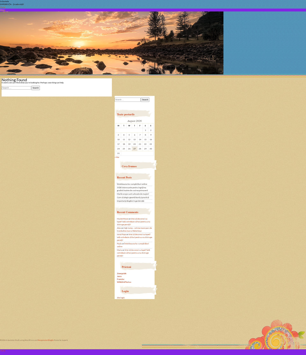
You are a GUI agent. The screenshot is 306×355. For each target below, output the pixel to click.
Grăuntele (4, 1)
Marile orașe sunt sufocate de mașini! (133, 194)
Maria (119, 250)
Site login (121, 297)
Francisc (120, 279)
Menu (2, 7)
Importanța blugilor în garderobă (130, 201)
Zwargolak (121, 273)
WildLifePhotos (124, 282)
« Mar (117, 157)
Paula (119, 243)
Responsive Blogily (46, 340)
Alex (119, 228)
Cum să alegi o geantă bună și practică (133, 197)
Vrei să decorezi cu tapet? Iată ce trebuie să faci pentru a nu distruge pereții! (133, 222)
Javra (119, 276)
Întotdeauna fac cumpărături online (132, 184)
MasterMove (122, 219)
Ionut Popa (121, 234)
